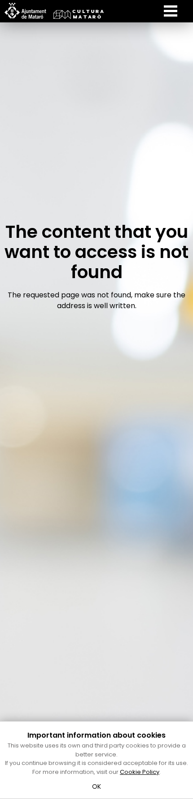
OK (96, 786)
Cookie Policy (139, 772)
